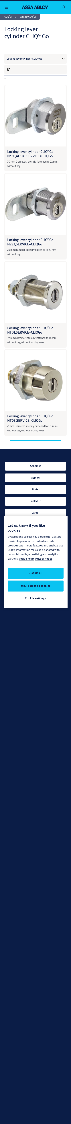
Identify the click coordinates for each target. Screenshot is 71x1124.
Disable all (35, 573)
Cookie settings (35, 598)
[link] (11, 17)
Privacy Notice (43, 559)
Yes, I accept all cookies (35, 586)
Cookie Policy (26, 559)
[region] (36, 562)
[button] (28, 16)
